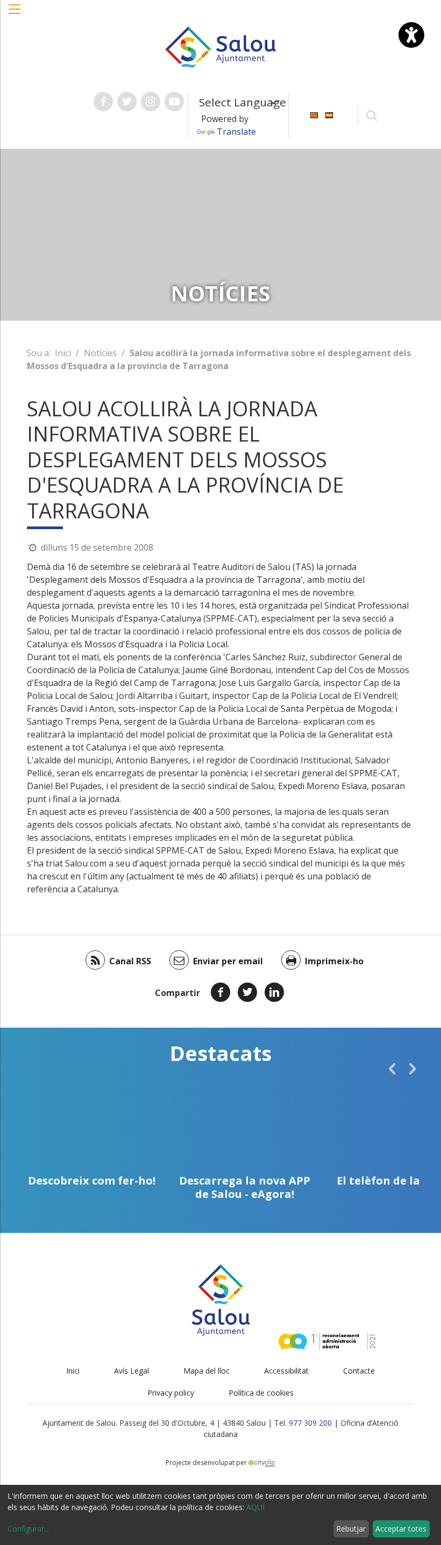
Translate (236, 132)
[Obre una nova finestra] (103, 101)
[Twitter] (247, 992)
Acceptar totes (400, 1529)
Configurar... (28, 1529)
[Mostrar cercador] (372, 115)
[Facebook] (220, 992)
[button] (15, 14)
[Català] (314, 114)
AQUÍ (255, 1507)
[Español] (329, 114)
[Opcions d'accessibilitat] (411, 34)
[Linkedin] (274, 992)
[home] (220, 46)
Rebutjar (351, 1529)
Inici (63, 353)
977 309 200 (310, 1423)
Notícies (100, 353)
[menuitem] (314, 114)
